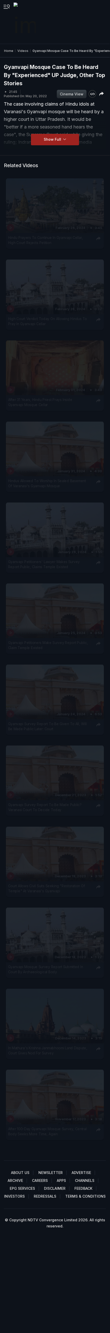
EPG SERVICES (22, 1188)
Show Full (53, 139)
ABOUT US (20, 1172)
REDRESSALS (45, 1196)
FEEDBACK (83, 1188)
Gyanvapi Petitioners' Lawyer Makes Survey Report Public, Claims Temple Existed (44, 564)
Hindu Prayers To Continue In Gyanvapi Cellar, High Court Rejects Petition (45, 240)
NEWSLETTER (50, 1172)
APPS (61, 1180)
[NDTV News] (25, 22)
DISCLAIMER (54, 1188)
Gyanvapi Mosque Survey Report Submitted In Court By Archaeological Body (45, 969)
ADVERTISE (81, 1172)
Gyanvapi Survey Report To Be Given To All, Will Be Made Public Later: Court (47, 726)
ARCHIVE (15, 1180)
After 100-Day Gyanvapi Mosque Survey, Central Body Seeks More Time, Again (47, 1131)
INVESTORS (14, 1196)
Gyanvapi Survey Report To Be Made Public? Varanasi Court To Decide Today (45, 807)
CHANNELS (84, 1180)
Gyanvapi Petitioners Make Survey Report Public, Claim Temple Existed (48, 645)
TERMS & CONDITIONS (85, 1196)
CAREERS (40, 1180)
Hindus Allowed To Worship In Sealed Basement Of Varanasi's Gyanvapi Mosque (47, 483)
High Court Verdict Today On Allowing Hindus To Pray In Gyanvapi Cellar (47, 321)
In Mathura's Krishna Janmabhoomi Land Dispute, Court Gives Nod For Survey (47, 1050)
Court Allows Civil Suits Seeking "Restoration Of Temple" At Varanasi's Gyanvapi (46, 888)
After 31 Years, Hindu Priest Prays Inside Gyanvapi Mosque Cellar (40, 402)
